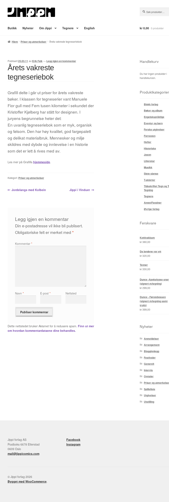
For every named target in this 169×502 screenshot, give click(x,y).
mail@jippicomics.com (23, 454)
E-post (45, 293)
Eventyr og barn (153, 123)
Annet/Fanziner (153, 202)
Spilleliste (149, 389)
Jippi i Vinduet (79, 190)
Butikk (12, 28)
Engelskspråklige (154, 117)
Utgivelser (150, 395)
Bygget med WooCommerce (27, 481)
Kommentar (23, 244)
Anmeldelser (151, 338)
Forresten (149, 136)
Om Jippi (45, 28)
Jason (147, 154)
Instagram (73, 444)
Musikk (148, 167)
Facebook (73, 439)
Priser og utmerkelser (33, 41)
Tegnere (68, 28)
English (89, 28)
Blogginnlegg (151, 351)
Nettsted (71, 293)
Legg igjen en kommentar (61, 61)
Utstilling (149, 401)
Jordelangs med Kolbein (28, 190)
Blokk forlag (151, 104)
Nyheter (27, 28)
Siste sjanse (151, 173)
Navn (19, 293)
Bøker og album (153, 110)
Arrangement (152, 345)
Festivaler (150, 357)
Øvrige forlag (151, 209)
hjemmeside (41, 162)
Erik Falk (37, 61)
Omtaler (149, 376)
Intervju (148, 370)
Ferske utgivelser (154, 129)
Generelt (149, 364)
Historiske (150, 148)
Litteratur (149, 161)
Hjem (15, 41)
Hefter (147, 142)
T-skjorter (149, 180)
